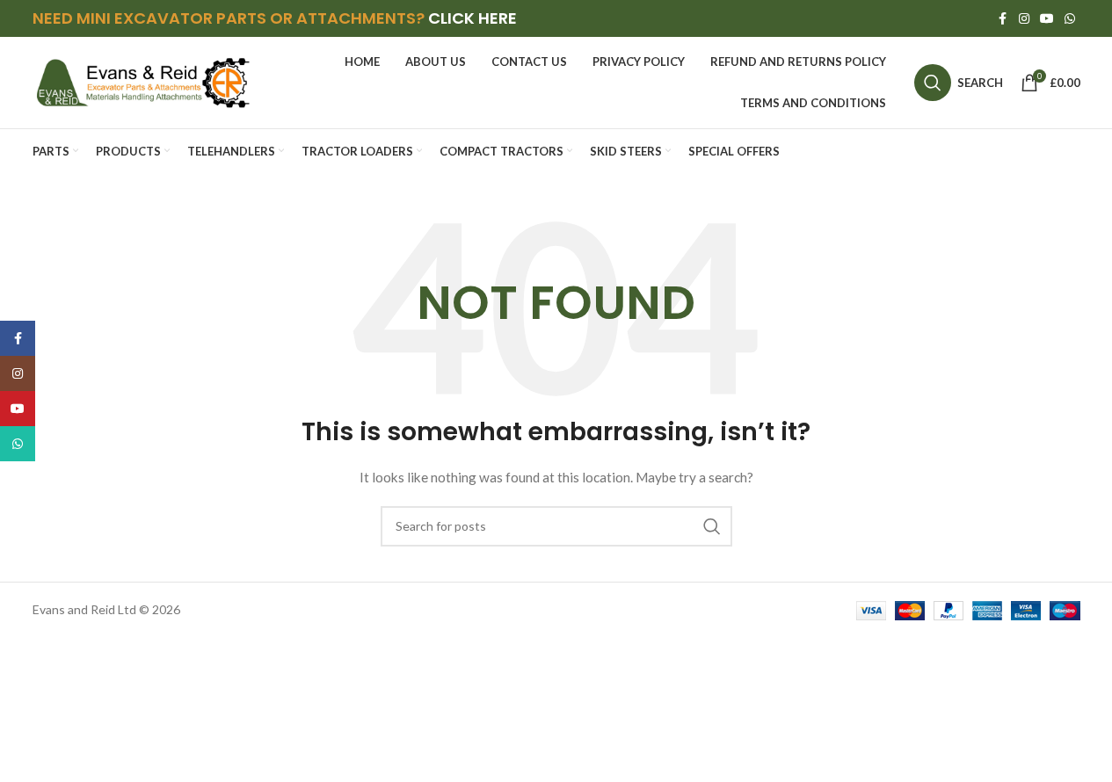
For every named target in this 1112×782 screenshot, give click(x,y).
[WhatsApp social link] (1069, 19)
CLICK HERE (472, 18)
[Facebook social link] (1003, 19)
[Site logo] (142, 81)
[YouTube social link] (1047, 19)
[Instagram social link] (1024, 19)
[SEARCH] (712, 526)
